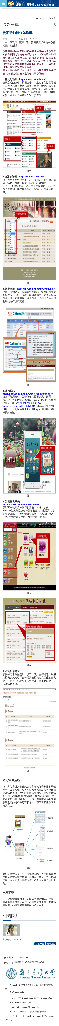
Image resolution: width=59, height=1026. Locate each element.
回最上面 (51, 943)
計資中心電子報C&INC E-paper (35, 4)
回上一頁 (39, 943)
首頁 (41, 18)
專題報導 (51, 18)
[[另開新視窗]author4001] (11, 930)
